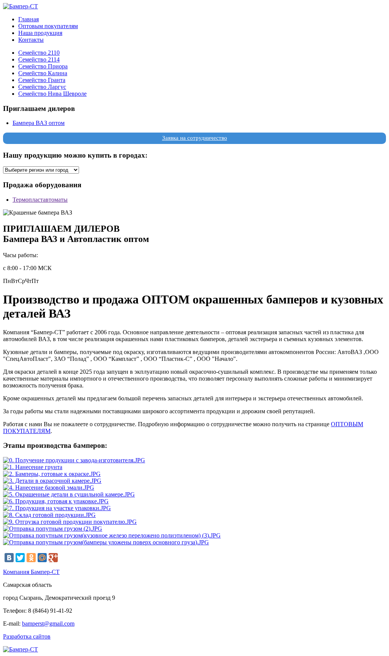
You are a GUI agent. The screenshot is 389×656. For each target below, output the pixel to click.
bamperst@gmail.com (48, 623)
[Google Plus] (53, 557)
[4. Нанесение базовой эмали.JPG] (48, 487)
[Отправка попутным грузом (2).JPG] (52, 528)
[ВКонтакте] (9, 557)
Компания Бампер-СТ (31, 572)
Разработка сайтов (27, 636)
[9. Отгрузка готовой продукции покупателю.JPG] (70, 521)
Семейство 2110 (39, 52)
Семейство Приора (43, 66)
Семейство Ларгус (42, 87)
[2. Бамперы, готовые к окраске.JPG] (52, 474)
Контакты (31, 39)
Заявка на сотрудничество (194, 138)
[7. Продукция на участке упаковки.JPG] (57, 508)
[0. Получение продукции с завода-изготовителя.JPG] (74, 460)
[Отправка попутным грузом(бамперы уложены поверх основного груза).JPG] (106, 542)
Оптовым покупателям (48, 26)
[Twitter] (20, 557)
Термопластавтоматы (40, 199)
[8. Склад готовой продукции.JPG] (49, 515)
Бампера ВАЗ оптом (39, 123)
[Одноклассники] (31, 557)
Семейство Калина (42, 73)
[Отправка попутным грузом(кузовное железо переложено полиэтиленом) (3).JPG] (112, 535)
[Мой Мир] (42, 557)
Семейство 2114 (39, 59)
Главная (28, 19)
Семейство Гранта (41, 80)
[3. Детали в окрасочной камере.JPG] (52, 480)
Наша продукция (40, 33)
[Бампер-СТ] (20, 6)
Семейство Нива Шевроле (52, 93)
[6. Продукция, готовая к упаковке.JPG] (56, 501)
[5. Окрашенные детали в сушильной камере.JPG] (69, 494)
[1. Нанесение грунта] (32, 467)
